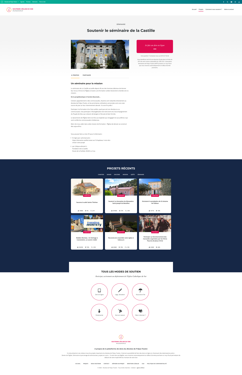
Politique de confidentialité (157, 363)
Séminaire (35, 2)
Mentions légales (133, 363)
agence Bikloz (140, 368)
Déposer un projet (118, 363)
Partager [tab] (87, 75)
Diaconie (155, 232)
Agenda (22, 2)
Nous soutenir (96, 363)
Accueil (78, 363)
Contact (106, 363)
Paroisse (28, 2)
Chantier (87, 195)
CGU (143, 363)
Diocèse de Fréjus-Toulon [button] (11, 2)
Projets (85, 363)
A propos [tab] (75, 75)
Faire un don (42, 2)
